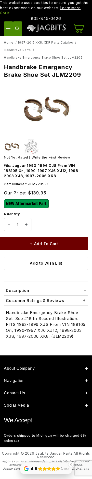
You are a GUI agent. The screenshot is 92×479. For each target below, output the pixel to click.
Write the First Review (51, 157)
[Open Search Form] (17, 28)
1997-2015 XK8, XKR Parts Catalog (45, 42)
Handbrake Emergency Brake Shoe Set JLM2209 (43, 57)
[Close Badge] (70, 464)
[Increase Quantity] (26, 224)
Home (8, 42)
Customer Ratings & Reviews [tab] (35, 300)
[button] (12, 147)
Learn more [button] (70, 8)
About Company (19, 368)
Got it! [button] (5, 13)
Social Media (16, 405)
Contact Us (14, 393)
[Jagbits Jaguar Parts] (46, 28)
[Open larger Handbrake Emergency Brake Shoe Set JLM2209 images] (46, 109)
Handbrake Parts (17, 50)
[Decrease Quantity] (9, 224)
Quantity (12, 214)
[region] (46, 147)
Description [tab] (17, 290)
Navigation (14, 381)
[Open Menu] (8, 28)
